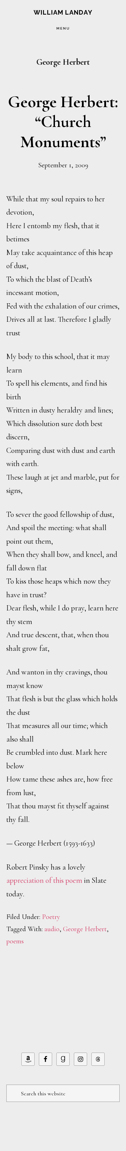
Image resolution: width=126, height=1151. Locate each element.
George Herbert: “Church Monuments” (63, 122)
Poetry (51, 917)
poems (15, 941)
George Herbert (85, 929)
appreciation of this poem (44, 880)
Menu (63, 28)
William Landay (63, 12)
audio (51, 929)
